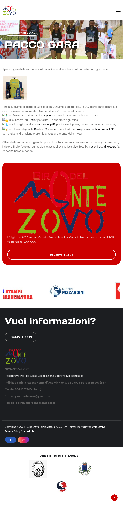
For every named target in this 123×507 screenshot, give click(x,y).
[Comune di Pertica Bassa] (85, 468)
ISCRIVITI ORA (61, 254)
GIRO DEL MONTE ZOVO (21, 32)
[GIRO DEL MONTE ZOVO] (9, 10)
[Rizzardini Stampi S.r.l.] (62, 291)
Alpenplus (50, 115)
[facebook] (11, 440)
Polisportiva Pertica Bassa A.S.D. (44, 426)
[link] (43, 124)
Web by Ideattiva (96, 426)
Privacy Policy (12, 431)
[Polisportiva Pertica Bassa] (61, 486)
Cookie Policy (28, 431)
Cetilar (33, 120)
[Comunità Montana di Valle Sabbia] (38, 468)
